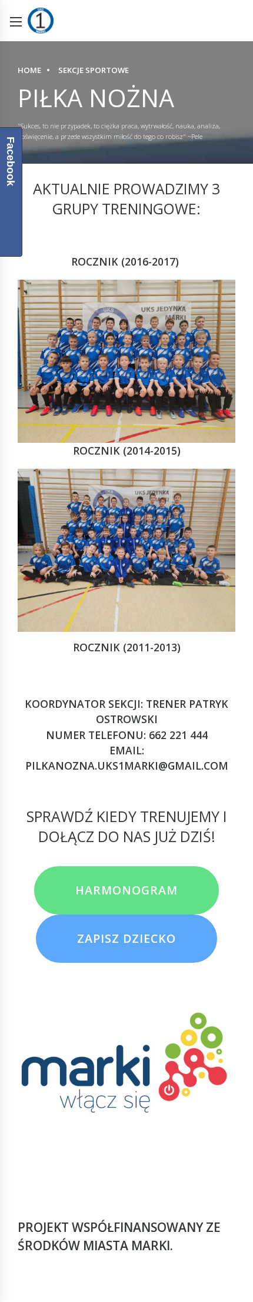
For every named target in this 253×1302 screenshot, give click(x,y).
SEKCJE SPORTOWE (93, 70)
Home (29, 70)
